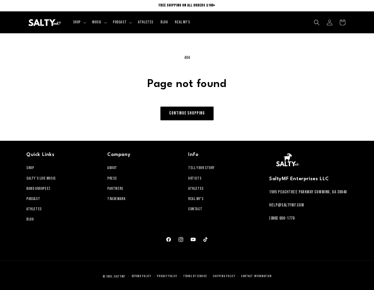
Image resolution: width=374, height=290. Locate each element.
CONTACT (195, 208)
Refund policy (141, 276)
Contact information (256, 276)
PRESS (112, 178)
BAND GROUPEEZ (38, 188)
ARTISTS (194, 178)
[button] (79, 22)
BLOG (30, 219)
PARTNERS (115, 188)
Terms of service (195, 276)
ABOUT (112, 167)
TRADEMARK (116, 198)
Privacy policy (167, 276)
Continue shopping (187, 113)
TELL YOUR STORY (201, 167)
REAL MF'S (195, 198)
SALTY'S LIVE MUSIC (41, 178)
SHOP (30, 167)
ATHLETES (34, 208)
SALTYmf (119, 276)
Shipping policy (224, 276)
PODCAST (33, 198)
